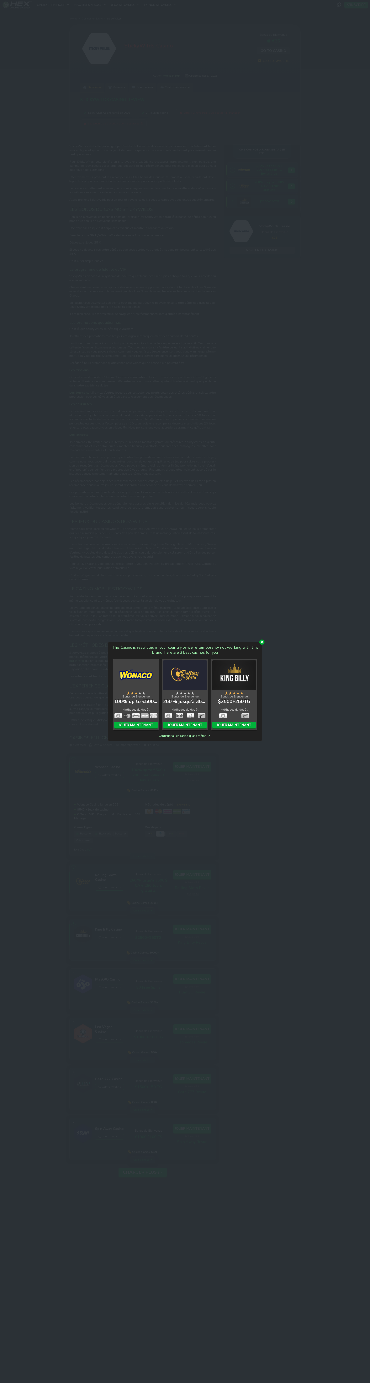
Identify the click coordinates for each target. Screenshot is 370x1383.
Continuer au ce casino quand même (183, 736)
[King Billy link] (234, 675)
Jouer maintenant (136, 725)
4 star (140, 693)
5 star (143, 693)
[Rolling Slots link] (185, 675)
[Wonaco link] (136, 675)
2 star (132, 693)
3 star (136, 693)
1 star (128, 693)
